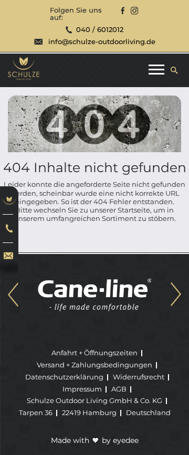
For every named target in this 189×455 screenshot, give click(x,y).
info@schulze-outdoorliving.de (101, 41)
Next (176, 295)
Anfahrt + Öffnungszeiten (94, 352)
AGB (119, 389)
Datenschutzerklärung (64, 377)
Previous (13, 295)
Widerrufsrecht (138, 377)
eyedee (126, 440)
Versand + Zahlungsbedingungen (94, 365)
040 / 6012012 (99, 29)
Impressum (82, 389)
